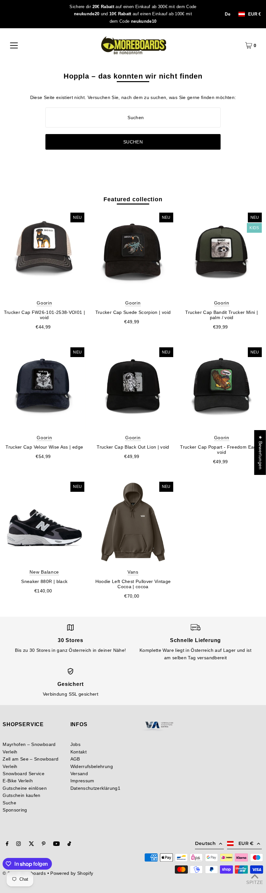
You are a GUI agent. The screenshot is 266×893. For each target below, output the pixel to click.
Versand (79, 773)
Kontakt (78, 751)
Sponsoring (15, 809)
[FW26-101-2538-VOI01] (44, 252)
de (227, 14)
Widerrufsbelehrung (91, 766)
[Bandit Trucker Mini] (221, 252)
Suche (9, 802)
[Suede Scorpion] (133, 252)
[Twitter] (31, 844)
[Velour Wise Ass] (44, 387)
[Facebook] (7, 844)
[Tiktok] (69, 844)
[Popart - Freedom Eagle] (221, 387)
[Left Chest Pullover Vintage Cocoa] (133, 522)
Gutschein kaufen (22, 795)
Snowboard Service (23, 773)
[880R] (44, 522)
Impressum (82, 780)
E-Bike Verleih (18, 780)
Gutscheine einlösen (25, 788)
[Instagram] (18, 844)
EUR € (254, 14)
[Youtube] (56, 844)
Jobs (75, 744)
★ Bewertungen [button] (260, 452)
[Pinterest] (43, 844)
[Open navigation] (14, 45)
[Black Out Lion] (133, 387)
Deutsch (205, 843)
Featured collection (133, 199)
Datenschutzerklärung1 (95, 788)
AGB (75, 759)
